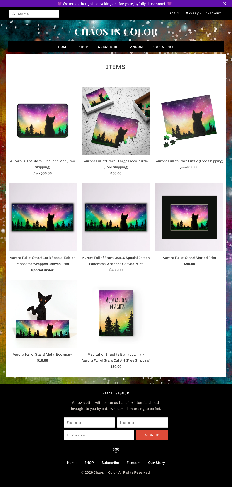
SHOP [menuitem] (83, 47)
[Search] (13, 14)
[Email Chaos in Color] (116, 450)
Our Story (156, 462)
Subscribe (110, 462)
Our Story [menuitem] (163, 47)
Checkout (213, 13)
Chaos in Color (105, 472)
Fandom (133, 462)
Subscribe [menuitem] (108, 47)
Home (72, 462)
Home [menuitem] (63, 47)
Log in (175, 13)
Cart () (194, 13)
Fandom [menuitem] (135, 47)
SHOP (89, 462)
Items (116, 67)
